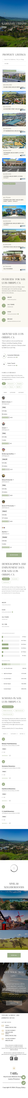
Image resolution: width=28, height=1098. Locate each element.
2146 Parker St (5, 533)
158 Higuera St (5, 429)
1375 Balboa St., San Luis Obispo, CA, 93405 (11, 813)
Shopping (20, 383)
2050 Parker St (5, 507)
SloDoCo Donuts (6, 402)
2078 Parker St (5, 481)
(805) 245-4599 (9, 1032)
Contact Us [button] (14, 1003)
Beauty (12, 387)
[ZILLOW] (14, 1068)
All (4, 383)
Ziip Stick (4, 531)
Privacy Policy (20, 1087)
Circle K (4, 428)
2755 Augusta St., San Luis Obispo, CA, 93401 (11, 768)
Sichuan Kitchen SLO (7, 479)
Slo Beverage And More (8, 453)
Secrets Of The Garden (8, 505)
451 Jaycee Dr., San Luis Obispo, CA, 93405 (10, 745)
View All (14, 955)
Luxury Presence (14, 1079)
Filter (6, 63)
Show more (14, 555)
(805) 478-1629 (9, 1040)
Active (5, 387)
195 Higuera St (5, 403)
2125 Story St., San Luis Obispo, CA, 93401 (10, 790)
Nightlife (19, 387)
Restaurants (11, 383)
